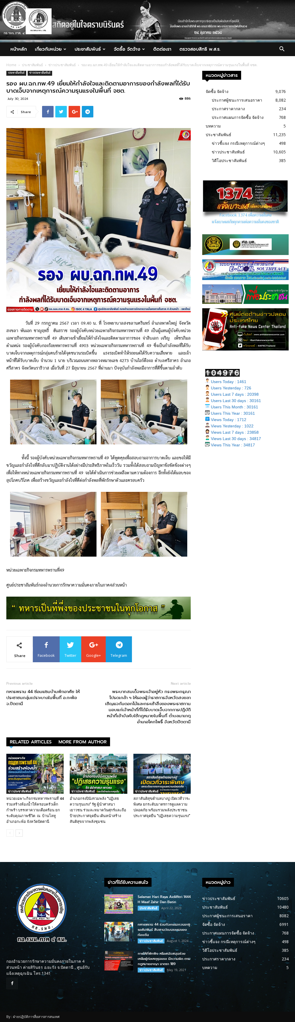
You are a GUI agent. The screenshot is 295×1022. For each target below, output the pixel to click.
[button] (282, 49)
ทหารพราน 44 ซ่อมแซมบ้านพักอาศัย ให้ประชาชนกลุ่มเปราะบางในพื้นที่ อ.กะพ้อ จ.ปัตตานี (43, 698)
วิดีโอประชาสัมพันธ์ (229, 160)
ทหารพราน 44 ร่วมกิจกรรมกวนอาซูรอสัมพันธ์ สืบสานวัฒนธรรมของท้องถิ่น (164, 929)
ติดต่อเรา (162, 49)
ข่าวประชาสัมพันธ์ (62, 64)
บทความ (213, 126)
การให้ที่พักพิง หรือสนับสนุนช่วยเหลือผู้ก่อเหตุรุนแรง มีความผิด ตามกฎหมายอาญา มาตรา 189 (164, 958)
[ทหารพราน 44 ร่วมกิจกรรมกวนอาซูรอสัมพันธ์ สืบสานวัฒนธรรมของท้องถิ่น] (118, 932)
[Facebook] (12, 983)
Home (11, 64)
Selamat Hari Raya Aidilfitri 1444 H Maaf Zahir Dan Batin (164, 899)
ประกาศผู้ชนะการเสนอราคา (237, 100)
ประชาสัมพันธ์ (88, 49)
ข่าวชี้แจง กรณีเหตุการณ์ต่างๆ (238, 143)
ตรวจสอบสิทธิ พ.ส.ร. (199, 49)
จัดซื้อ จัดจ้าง (127, 49)
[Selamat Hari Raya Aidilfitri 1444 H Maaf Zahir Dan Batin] (118, 904)
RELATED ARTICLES (31, 742)
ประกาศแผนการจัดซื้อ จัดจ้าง (238, 117)
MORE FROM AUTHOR (82, 742)
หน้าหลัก (18, 49)
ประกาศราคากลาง (228, 108)
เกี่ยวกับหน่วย (48, 49)
